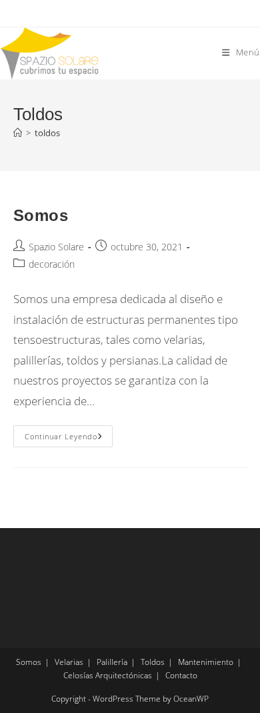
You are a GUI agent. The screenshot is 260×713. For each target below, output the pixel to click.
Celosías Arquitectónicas (107, 675)
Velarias (69, 662)
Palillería (112, 662)
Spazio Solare (56, 246)
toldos (47, 133)
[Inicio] (17, 133)
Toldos (153, 662)
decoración (52, 264)
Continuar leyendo (69, 436)
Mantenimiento (205, 662)
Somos (41, 215)
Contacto (181, 675)
